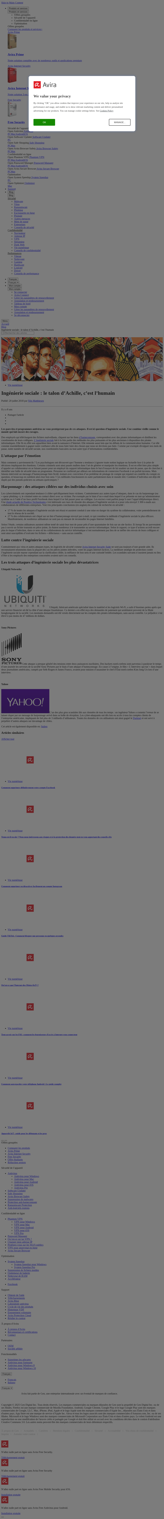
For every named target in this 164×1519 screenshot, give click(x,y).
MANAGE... (120, 122)
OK (44, 122)
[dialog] (82, 103)
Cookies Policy (106, 111)
